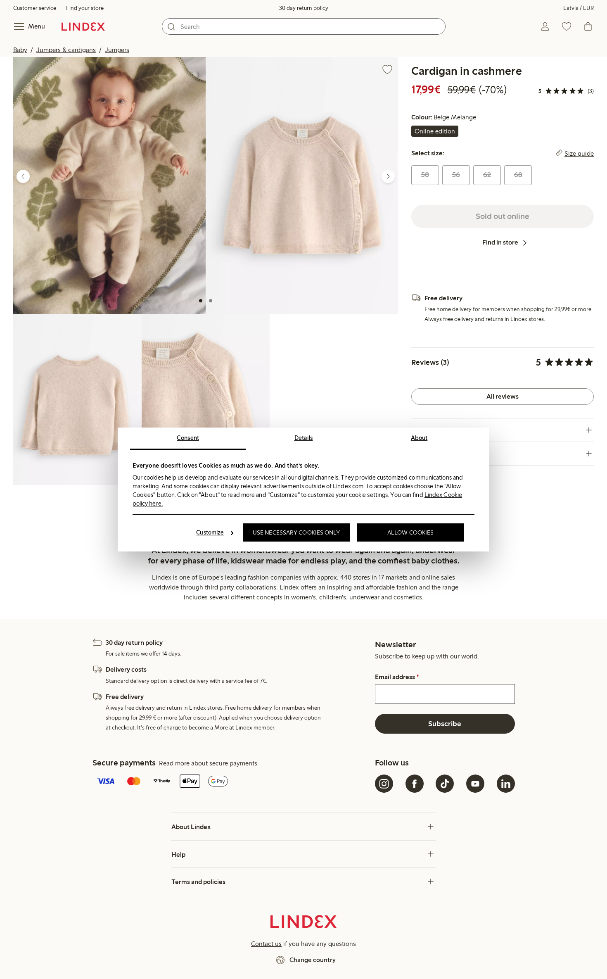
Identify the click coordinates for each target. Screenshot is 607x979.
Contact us (266, 944)
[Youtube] (475, 784)
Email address (397, 677)
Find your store (85, 8)
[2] (211, 301)
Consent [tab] (188, 438)
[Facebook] (414, 784)
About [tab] (419, 438)
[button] (109, 185)
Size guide (579, 153)
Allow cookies (410, 532)
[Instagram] (384, 784)
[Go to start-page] (83, 26)
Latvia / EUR (578, 8)
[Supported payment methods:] (232, 782)
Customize (210, 532)
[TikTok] (445, 784)
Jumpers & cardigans (66, 50)
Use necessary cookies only (296, 532)
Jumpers (117, 50)
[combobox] (304, 26)
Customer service (34, 8)
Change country (312, 960)
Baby (20, 50)
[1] (201, 301)
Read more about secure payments (208, 763)
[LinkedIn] (506, 784)
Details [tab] (303, 438)
